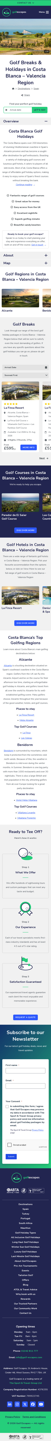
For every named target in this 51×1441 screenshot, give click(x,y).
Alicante (7, 311)
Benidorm (8, 750)
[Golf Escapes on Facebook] (33, 1404)
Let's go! (39, 109)
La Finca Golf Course (17, 420)
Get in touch (37, 244)
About (8, 255)
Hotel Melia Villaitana (26, 800)
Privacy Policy (37, 1130)
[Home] (13, 88)
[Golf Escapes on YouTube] (41, 1404)
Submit (11, 1156)
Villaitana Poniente (26, 818)
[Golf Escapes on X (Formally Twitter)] (25, 1404)
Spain (25, 416)
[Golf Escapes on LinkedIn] (9, 1404)
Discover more (26, 530)
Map (6, 263)
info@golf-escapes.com (29, 1357)
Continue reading (24, 184)
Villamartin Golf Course (18, 424)
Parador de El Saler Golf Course (14, 517)
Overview (11, 121)
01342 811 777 (29, 1351)
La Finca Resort (14, 408)
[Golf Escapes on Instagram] (17, 1404)
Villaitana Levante (26, 812)
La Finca (26, 732)
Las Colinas (26, 738)
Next (42, 458)
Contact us (24, 3)
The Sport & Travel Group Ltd (25, 1383)
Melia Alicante (27, 720)
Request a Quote (25, 1017)
